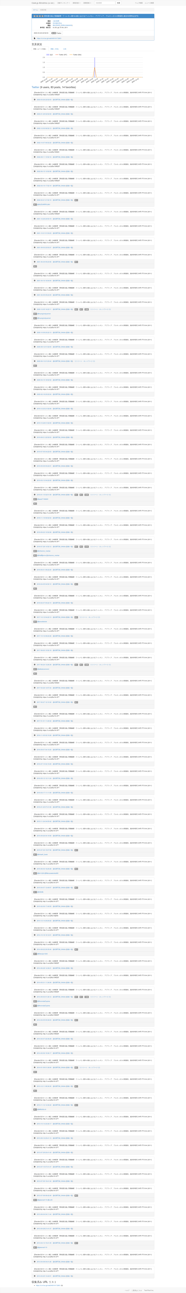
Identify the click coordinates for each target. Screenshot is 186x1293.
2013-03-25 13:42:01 (44, 1276)
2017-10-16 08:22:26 (44, 636)
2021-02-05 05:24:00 (44, 295)
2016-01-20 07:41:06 (44, 807)
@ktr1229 (40, 873)
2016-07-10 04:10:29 (44, 764)
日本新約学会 (57, 23)
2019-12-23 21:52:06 (44, 408)
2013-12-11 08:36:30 (44, 1086)
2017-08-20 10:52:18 (44, 650)
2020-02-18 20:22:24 (44, 394)
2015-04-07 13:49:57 (44, 887)
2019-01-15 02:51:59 (44, 495)
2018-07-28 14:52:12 (44, 546)
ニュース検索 (149, 3)
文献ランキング (62, 3)
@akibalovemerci (43, 669)
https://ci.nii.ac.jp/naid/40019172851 (49, 38)
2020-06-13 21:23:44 (44, 361)
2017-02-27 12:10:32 (44, 702)
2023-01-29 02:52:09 (44, 114)
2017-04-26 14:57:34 (44, 688)
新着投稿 (87, 3)
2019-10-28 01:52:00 (44, 423)
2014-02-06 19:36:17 (44, 1053)
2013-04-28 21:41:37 (44, 1228)
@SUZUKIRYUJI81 (43, 204)
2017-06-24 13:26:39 (44, 664)
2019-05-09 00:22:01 (44, 466)
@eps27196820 (42, 499)
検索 (118, 3)
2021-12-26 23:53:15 (44, 219)
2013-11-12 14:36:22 (44, 1105)
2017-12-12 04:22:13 (44, 617)
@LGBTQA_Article (59, 99)
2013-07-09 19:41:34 (44, 1181)
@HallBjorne (41, 555)
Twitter (56, 33)
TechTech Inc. (149, 1290)
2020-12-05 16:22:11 (44, 309)
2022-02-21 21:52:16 (44, 200)
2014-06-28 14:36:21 (44, 968)
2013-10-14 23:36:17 (44, 1124)
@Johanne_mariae (43, 551)
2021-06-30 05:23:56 (44, 262)
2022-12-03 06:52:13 (44, 128)
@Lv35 (50, 1200)
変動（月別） (55, 49)
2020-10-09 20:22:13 (44, 332)
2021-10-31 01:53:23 (44, 233)
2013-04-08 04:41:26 (44, 1262)
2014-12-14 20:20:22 (44, 921)
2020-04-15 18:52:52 (44, 380)
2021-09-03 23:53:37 (44, 247)
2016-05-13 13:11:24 (44, 778)
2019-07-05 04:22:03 (44, 451)
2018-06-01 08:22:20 (44, 570)
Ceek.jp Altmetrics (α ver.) (43, 2)
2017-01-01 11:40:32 (44, 721)
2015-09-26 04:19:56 (44, 836)
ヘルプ (127, 1290)
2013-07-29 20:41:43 (44, 1152)
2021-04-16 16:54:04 (44, 280)
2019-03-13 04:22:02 (44, 480)
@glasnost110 (42, 1200)
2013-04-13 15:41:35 (44, 1243)
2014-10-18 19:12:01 (44, 935)
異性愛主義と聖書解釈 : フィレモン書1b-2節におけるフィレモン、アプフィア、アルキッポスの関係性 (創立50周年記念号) (91, 16)
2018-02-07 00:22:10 (44, 603)
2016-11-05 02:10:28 (44, 735)
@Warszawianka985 (51, 873)
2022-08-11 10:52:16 (44, 157)
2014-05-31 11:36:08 (44, 982)
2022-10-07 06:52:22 (44, 142)
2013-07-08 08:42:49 (44, 1195)
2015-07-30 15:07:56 (44, 850)
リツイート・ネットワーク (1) (100, 309)
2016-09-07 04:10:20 (44, 749)
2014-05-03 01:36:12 (44, 997)
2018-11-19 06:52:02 (44, 518)
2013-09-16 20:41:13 (44, 1138)
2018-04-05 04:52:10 (44, 584)
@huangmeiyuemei (44, 314)
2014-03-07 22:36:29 (44, 1039)
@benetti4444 (42, 621)
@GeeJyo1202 (42, 954)
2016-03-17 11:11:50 (44, 793)
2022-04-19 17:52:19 (44, 186)
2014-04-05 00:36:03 (44, 1020)
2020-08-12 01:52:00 (44, 347)
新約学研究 (56, 25)
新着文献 (76, 3)
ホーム (35, 10)
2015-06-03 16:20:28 (44, 869)
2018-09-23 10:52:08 (44, 532)
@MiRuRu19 (41, 1109)
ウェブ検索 (139, 3)
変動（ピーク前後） (40, 49)
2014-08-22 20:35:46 (44, 949)
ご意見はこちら (137, 1290)
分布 (64, 49)
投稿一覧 (69, 99)
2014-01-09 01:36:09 (44, 1067)
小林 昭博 (56, 21)
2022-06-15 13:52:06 (44, 171)
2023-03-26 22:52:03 (44, 99)
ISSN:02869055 (66, 25)
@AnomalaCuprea (43, 1001)
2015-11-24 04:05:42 (44, 821)
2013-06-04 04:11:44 (44, 1214)
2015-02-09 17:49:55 (44, 906)
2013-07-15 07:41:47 (44, 1167)
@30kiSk (40, 892)
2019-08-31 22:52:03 (44, 437)
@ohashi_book (42, 854)
